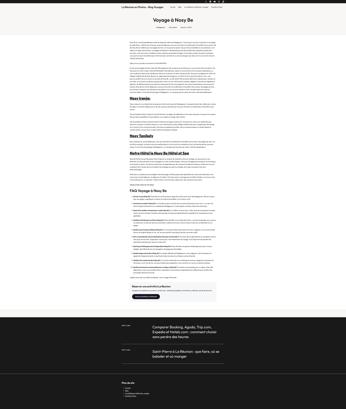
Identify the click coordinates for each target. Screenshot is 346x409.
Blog (179, 7)
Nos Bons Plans (216, 7)
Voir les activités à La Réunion (146, 297)
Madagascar (160, 27)
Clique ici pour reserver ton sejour (142, 185)
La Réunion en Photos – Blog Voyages (142, 7)
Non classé (173, 27)
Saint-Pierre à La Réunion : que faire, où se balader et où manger (185, 354)
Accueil (172, 7)
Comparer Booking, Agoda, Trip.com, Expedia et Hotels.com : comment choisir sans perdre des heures (184, 332)
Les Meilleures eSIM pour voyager (196, 7)
